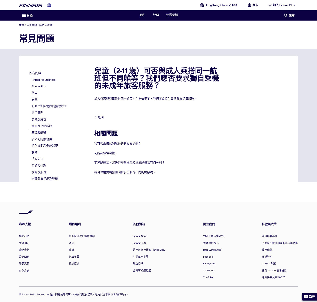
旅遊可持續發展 (42, 139)
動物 (34, 152)
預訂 (143, 15)
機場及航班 (39, 172)
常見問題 (32, 25)
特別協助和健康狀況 (45, 146)
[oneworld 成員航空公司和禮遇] (49, 5)
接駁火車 (37, 159)
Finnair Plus (39, 86)
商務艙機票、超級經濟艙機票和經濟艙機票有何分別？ (129, 162)
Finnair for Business (44, 79)
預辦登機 (172, 15)
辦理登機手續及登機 (45, 179)
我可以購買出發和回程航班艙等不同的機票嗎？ (125, 172)
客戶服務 (37, 112)
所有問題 (35, 73)
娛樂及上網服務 (42, 126)
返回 (100, 117)
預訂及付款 (39, 165)
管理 (156, 15)
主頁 (21, 25)
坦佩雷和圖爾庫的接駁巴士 (49, 106)
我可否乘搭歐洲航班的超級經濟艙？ (117, 143)
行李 (34, 93)
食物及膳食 (39, 119)
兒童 (34, 99)
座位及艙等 (45, 25)
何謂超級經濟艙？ (106, 153)
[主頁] (31, 5)
